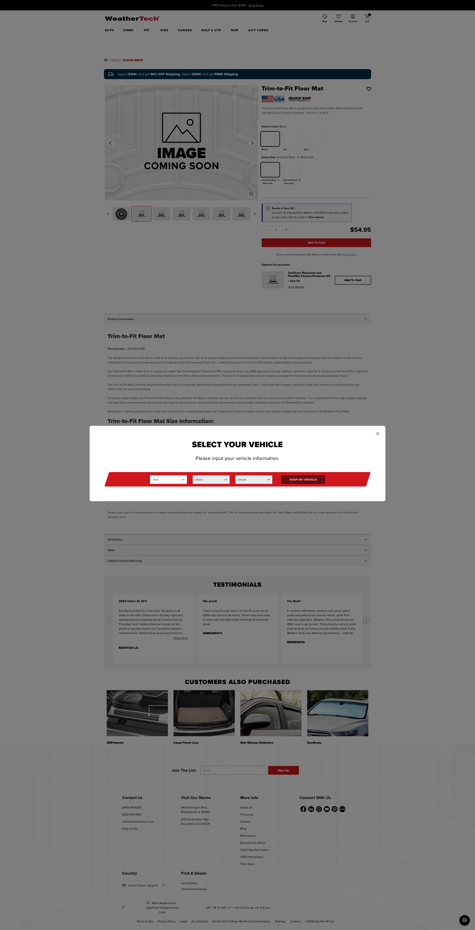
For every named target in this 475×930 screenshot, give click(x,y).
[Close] (377, 434)
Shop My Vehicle (303, 479)
